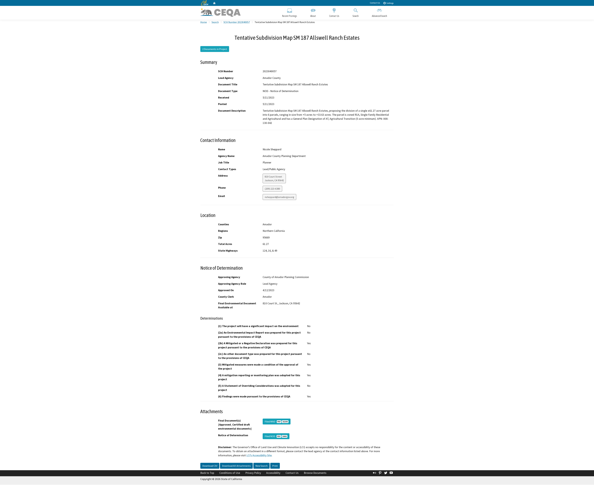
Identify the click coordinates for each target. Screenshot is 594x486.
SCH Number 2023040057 (237, 22)
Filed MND (276, 421)
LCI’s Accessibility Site (259, 455)
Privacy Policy (253, 473)
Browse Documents (315, 473)
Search (356, 16)
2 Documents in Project (214, 49)
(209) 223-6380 (272, 188)
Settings (390, 3)
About (313, 16)
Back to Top (207, 473)
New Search (261, 465)
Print (275, 465)
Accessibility (273, 473)
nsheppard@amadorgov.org (279, 197)
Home (203, 22)
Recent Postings (289, 16)
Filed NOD (276, 436)
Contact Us (375, 2)
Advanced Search (379, 16)
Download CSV (209, 465)
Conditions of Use (229, 473)
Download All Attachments (236, 465)
